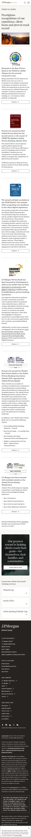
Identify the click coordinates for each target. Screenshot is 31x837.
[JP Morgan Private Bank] (10, 630)
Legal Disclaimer (14, 787)
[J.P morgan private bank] (9, 3)
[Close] (29, 828)
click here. (25, 522)
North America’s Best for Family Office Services (13, 336)
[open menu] (28, 3)
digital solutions (9, 290)
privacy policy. (18, 835)
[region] (15, 831)
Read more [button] (14, 102)
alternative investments (12, 287)
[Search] (25, 3)
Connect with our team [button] (15, 567)
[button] (3, 725)
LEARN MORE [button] (5, 736)
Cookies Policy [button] (5, 713)
